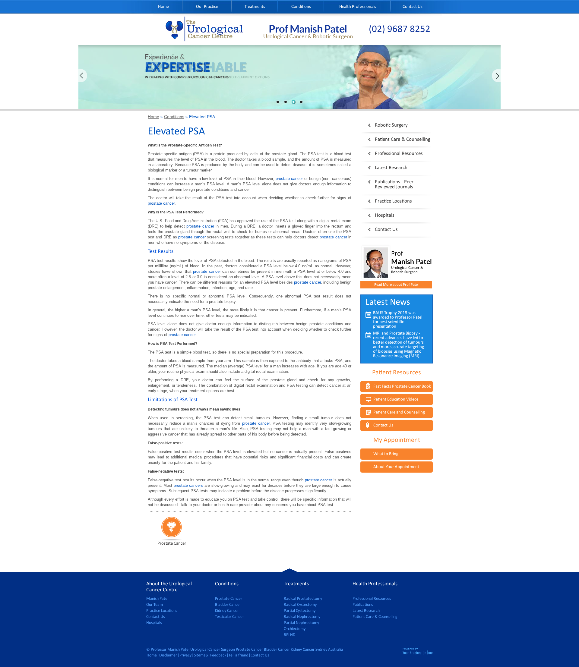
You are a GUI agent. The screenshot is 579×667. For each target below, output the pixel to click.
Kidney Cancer (227, 611)
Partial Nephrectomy (301, 623)
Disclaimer (168, 655)
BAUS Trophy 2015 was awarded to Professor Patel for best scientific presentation (397, 320)
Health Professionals (357, 7)
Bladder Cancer (228, 605)
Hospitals (384, 215)
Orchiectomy (294, 629)
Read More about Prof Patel (396, 285)
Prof (411, 257)
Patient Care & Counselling (402, 139)
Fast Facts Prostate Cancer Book (402, 386)
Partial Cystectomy (299, 611)
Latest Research (391, 167)
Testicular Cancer (229, 617)
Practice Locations (393, 201)
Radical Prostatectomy (303, 598)
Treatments (255, 7)
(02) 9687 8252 (399, 29)
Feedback (218, 655)
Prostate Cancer (228, 598)
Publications (363, 605)
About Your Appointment (396, 467)
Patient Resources (396, 372)
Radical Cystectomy (300, 605)
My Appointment (396, 440)
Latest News (387, 302)
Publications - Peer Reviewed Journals (394, 184)
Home (163, 7)
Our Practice (207, 7)
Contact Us (412, 7)
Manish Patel (157, 598)
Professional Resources (399, 153)
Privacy (185, 655)
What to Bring (385, 454)
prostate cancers (188, 485)
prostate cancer (289, 178)
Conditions (301, 7)
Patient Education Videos (396, 399)
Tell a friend (238, 655)
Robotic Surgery (391, 125)
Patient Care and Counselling (399, 412)
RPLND (290, 635)
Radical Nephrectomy (302, 617)
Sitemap (201, 655)
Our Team (154, 605)
